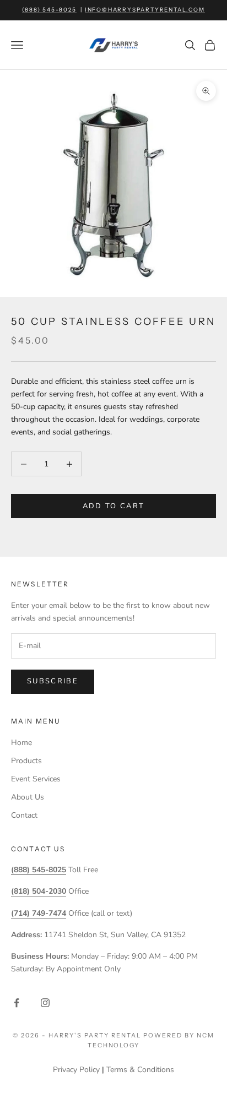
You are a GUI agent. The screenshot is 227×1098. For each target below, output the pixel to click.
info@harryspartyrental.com (145, 9)
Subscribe (52, 681)
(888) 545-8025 (49, 9)
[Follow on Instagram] (45, 1002)
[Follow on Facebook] (16, 1002)
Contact (24, 815)
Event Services (36, 779)
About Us (27, 797)
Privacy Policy (76, 1069)
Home (21, 742)
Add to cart (114, 506)
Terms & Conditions (140, 1069)
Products (26, 760)
